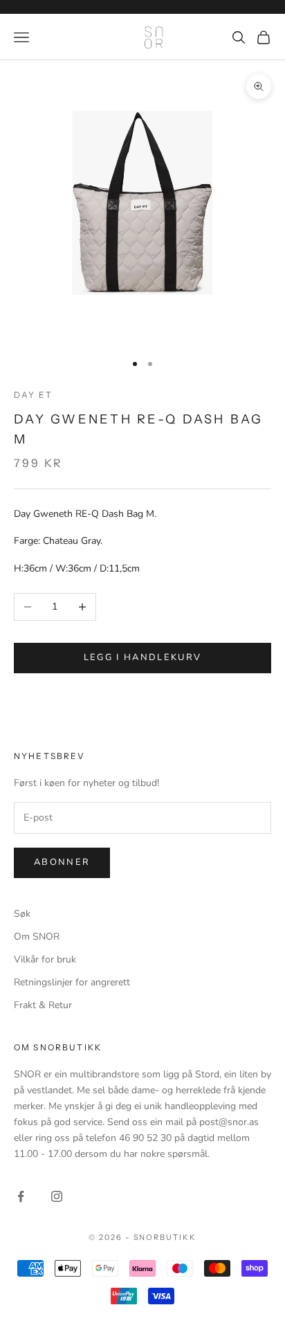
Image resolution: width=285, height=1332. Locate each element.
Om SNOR (36, 936)
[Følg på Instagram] (57, 1196)
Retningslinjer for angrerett (72, 982)
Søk (22, 913)
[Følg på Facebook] (21, 1196)
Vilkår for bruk (45, 959)
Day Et (33, 395)
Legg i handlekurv (143, 657)
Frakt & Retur (43, 1005)
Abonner (62, 862)
